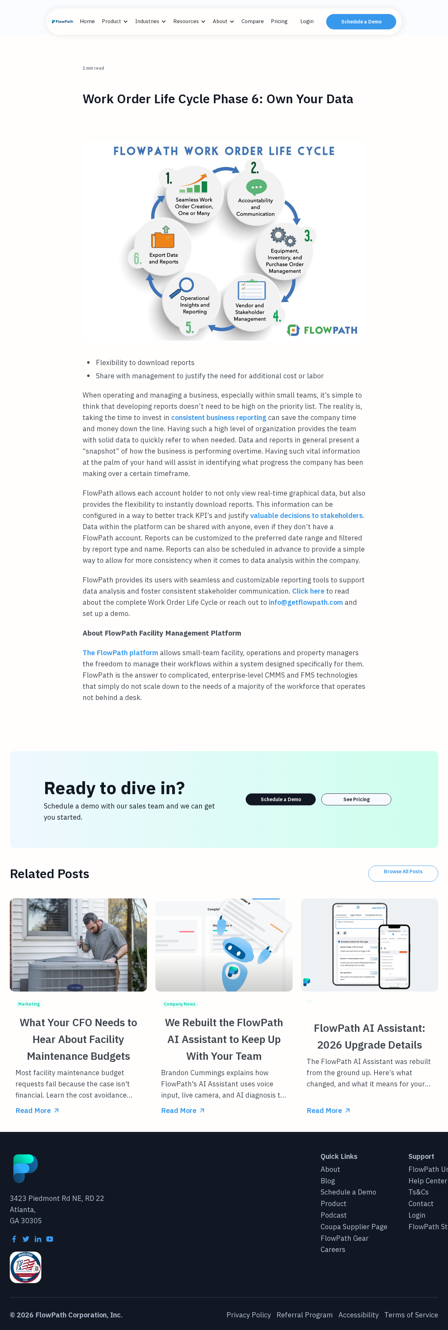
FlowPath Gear (345, 1238)
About (330, 1169)
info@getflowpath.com (306, 602)
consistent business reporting (218, 417)
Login (307, 21)
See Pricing (356, 799)
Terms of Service (411, 1315)
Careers (333, 1249)
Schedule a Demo (361, 22)
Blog (328, 1181)
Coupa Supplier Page (354, 1227)
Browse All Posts (403, 871)
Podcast (334, 1215)
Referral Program (304, 1315)
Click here (308, 591)
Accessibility (358, 1315)
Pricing (279, 21)
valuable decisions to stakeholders (306, 515)
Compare (252, 21)
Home (87, 21)
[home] (63, 21)
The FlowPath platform (120, 652)
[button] (118, 21)
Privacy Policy (248, 1315)
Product (333, 1204)
